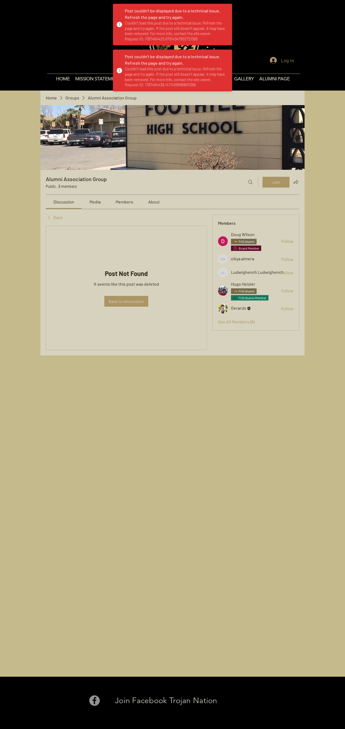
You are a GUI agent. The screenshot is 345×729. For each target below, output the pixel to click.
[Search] (250, 182)
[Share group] (296, 182)
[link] (63, 201)
